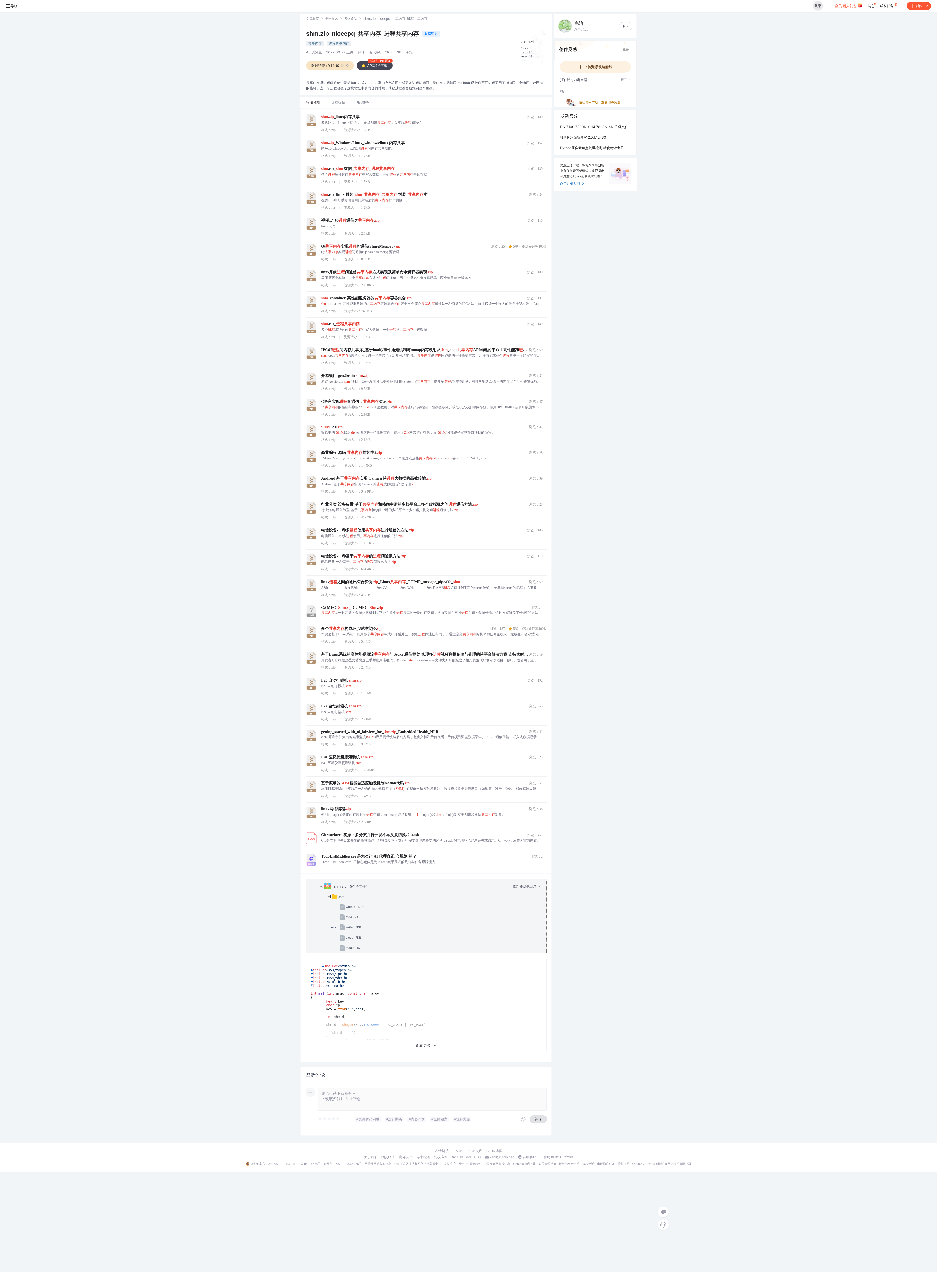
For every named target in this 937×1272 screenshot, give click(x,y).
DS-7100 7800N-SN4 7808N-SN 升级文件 (594, 127)
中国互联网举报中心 (497, 1164)
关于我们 (370, 1157)
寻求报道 (423, 1157)
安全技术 (331, 19)
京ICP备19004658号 (307, 1164)
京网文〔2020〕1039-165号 (343, 1164)
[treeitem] (430, 917)
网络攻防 (350, 19)
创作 (919, 6)
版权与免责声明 (569, 1164)
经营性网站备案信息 (378, 1164)
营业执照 (623, 1164)
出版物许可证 (606, 1164)
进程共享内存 (339, 43)
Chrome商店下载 (524, 1164)
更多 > (627, 49)
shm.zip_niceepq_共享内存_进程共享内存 (363, 33)
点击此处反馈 (570, 183)
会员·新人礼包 (846, 6)
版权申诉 (431, 33)
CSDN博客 (494, 1151)
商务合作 (406, 1157)
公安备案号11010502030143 (270, 1164)
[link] (312, 18)
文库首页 (312, 19)
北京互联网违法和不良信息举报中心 (417, 1164)
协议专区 (441, 1157)
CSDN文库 (474, 1151)
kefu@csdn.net (502, 1157)
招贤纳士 (388, 1157)
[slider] (329, 1119)
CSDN (458, 1151)
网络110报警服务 (469, 1164)
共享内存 (315, 43)
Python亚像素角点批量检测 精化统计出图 (592, 148)
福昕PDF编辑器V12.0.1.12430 (583, 137)
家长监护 (450, 1164)
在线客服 (529, 1157)
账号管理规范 (547, 1164)
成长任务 (887, 6)
